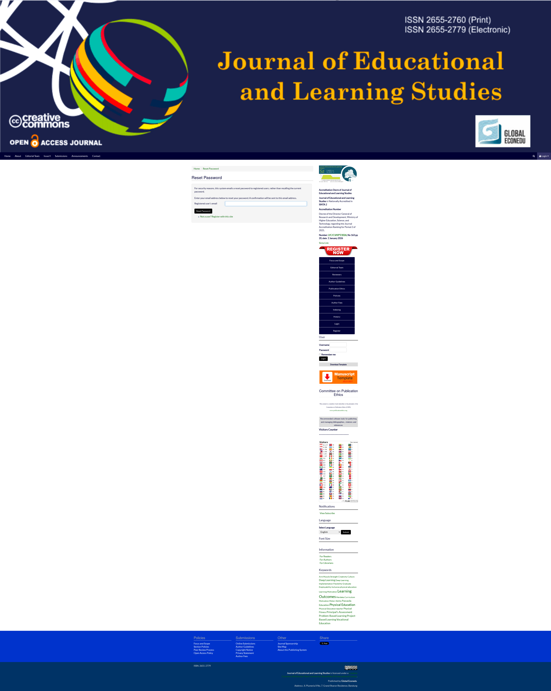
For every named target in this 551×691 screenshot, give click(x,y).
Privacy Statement (245, 653)
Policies (336, 296)
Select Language (327, 527)
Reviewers (337, 274)
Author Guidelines (337, 281)
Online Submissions (245, 643)
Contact (96, 156)
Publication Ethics (337, 288)
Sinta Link (324, 243)
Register (337, 331)
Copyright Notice (244, 650)
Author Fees (336, 303)
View (322, 513)
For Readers (325, 556)
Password (324, 350)
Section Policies (201, 646)
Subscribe (330, 513)
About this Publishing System (292, 650)
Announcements (80, 156)
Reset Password (211, 168)
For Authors (326, 559)
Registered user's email (205, 203)
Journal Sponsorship (288, 643)
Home (7, 156)
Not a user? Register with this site (216, 216)
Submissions (61, 156)
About (18, 156)
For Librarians (326, 563)
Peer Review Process (204, 650)
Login (544, 156)
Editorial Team (32, 156)
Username (324, 345)
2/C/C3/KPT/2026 (337, 235)
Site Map (282, 646)
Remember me (328, 354)
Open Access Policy (203, 653)
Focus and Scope (336, 260)
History (336, 317)
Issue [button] (46, 156)
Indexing (337, 310)
